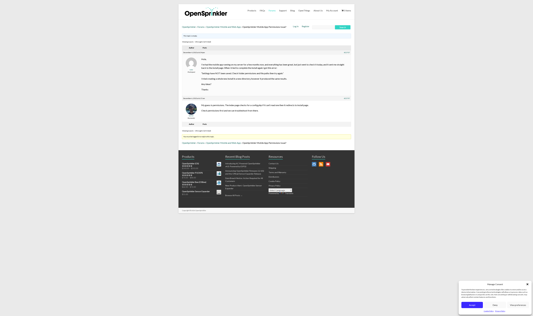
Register (305, 26)
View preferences (518, 305)
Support (283, 10)
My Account (332, 10)
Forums (272, 10)
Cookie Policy (489, 311)
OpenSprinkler (189, 27)
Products (251, 10)
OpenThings (304, 10)
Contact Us (274, 163)
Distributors (274, 177)
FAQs (262, 10)
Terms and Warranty (277, 172)
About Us (318, 10)
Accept (472, 305)
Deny (495, 305)
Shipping (272, 168)
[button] (527, 284)
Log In (296, 26)
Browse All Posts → (233, 195)
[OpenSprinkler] (206, 11)
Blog (292, 10)
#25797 (347, 98)
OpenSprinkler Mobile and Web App (223, 27)
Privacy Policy (500, 311)
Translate (289, 193)
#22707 (347, 52)
